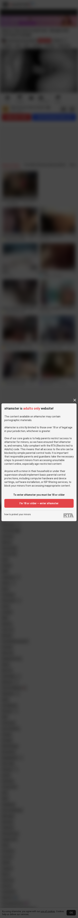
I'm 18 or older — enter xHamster (39, 503)
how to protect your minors (17, 514)
